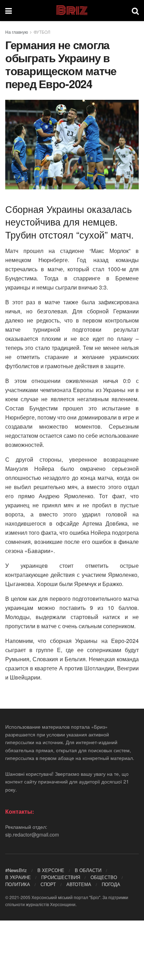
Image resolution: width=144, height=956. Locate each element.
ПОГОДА (111, 884)
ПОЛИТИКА (17, 884)
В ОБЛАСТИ (88, 870)
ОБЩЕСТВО (104, 877)
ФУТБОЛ (42, 32)
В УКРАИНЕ (18, 877)
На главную (16, 32)
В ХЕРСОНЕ (50, 870)
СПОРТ (48, 884)
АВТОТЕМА (78, 884)
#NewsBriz (16, 870)
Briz (71, 11)
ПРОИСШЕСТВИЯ (60, 877)
